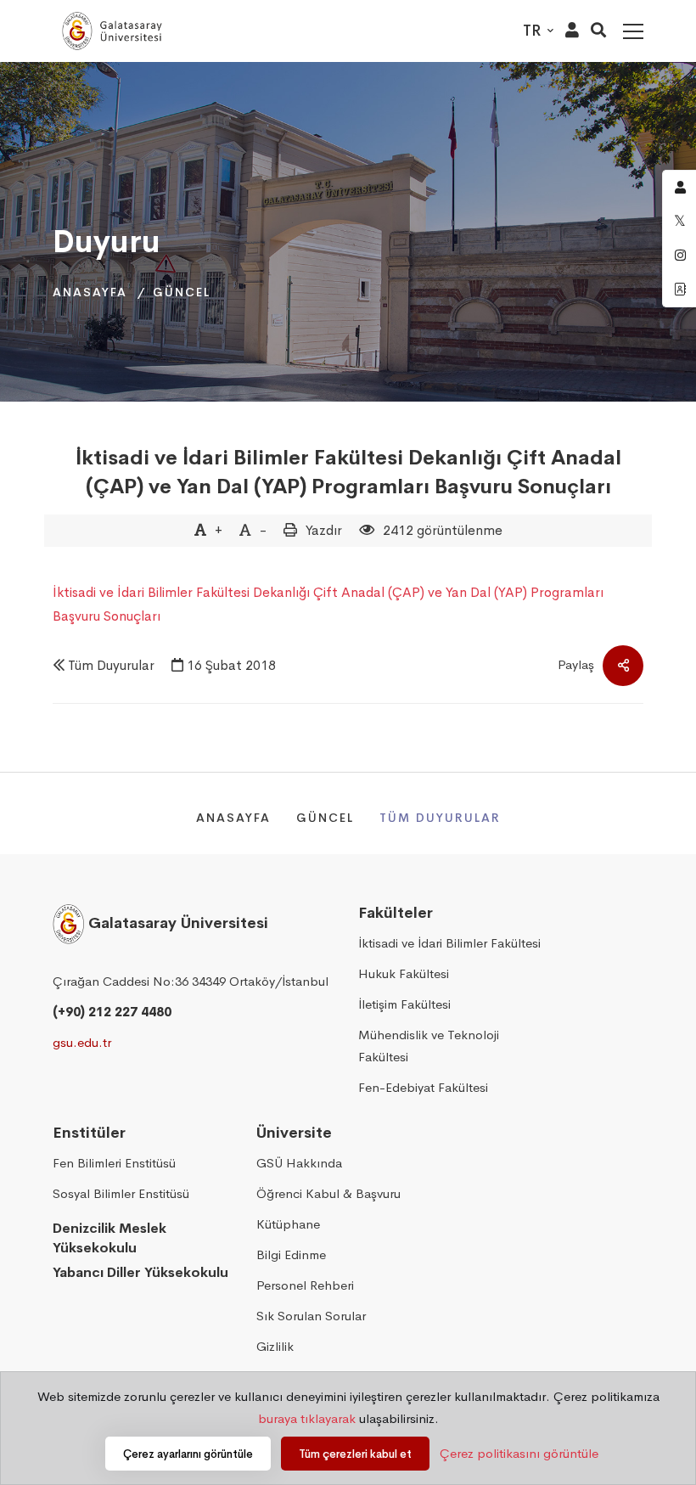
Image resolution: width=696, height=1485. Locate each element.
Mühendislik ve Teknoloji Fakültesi (428, 1046)
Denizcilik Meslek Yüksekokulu (109, 1238)
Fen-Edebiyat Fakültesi (423, 1087)
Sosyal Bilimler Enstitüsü (121, 1193)
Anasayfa (90, 292)
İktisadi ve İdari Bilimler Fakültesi (449, 943)
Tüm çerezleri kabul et (355, 1454)
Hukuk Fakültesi (403, 973)
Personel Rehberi (305, 1285)
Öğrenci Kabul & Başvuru (328, 1193)
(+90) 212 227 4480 (112, 1012)
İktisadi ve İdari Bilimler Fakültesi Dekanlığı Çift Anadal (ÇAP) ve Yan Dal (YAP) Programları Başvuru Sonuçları (348, 472)
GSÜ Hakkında (299, 1163)
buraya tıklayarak (307, 1418)
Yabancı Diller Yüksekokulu (140, 1272)
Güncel (181, 292)
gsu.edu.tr (82, 1042)
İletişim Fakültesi (404, 1004)
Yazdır (324, 530)
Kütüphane (288, 1224)
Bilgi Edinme (291, 1254)
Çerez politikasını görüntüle (519, 1453)
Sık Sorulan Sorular (311, 1316)
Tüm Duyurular (111, 665)
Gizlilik (275, 1346)
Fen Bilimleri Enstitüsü (114, 1163)
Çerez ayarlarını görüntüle (188, 1454)
